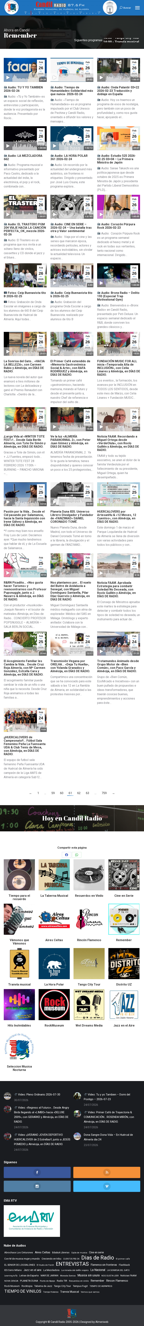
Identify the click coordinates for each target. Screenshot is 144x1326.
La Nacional (97, 1270)
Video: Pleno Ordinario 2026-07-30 (38, 1094)
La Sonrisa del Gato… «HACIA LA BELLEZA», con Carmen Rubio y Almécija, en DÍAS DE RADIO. (24, 366)
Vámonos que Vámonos (19, 941)
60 (61, 793)
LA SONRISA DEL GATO (118, 1270)
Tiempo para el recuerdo (19, 897)
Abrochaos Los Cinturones (18, 1252)
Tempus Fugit (80, 1286)
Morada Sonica (68, 1275)
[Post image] (7, 1096)
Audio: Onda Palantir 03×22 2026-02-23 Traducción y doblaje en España (118, 91)
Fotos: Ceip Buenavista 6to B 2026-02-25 (25, 294)
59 (53, 793)
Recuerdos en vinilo (79, 1281)
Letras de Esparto (29, 1275)
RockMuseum (54, 1025)
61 (70, 793)
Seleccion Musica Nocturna (19, 1068)
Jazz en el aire (32, 1270)
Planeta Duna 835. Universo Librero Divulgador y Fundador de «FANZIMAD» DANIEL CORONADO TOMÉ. (71, 516)
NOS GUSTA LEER (109, 1275)
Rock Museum (12, 1286)
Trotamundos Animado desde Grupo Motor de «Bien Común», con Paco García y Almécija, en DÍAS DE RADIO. (118, 666)
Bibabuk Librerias (60, 1252)
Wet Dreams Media (89, 1025)
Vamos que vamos (90, 1292)
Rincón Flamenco (89, 940)
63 (87, 793)
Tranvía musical (19, 984)
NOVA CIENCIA (11, 1281)
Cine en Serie (124, 895)
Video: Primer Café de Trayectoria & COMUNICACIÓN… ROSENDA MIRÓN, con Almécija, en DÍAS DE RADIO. (109, 1117)
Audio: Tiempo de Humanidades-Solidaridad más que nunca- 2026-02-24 (71, 91)
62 (79, 793)
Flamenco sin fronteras (104, 1264)
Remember (124, 940)
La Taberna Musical (54, 895)
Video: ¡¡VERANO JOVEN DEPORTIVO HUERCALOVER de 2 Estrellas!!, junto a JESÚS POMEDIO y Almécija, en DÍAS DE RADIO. (42, 1139)
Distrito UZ (124, 984)
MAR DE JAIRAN (49, 1275)
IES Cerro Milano (13, 1270)
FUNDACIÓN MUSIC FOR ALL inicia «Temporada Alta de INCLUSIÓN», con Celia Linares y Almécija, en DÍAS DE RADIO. (118, 367)
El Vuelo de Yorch (45, 1265)
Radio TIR (62, 1280)
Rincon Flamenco (117, 1280)
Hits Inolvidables (19, 1025)
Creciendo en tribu (51, 1258)
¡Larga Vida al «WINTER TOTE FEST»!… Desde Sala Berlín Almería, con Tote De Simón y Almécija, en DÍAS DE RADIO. (25, 441)
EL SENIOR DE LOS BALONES (19, 1264)
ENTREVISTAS (72, 1264)
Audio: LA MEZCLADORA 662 (23, 157)
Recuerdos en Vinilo (89, 895)
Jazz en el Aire (124, 1025)
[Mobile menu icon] (137, 7)
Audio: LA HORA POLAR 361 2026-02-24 (69, 157)
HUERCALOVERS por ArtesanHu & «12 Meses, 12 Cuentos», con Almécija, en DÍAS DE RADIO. (116, 516)
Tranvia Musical (69, 1291)
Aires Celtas (54, 940)
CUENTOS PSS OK (71, 1259)
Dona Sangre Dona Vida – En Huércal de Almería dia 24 (108, 1137)
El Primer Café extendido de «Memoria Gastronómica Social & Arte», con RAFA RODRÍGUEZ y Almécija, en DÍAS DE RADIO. (70, 367)
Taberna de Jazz (43, 1286)
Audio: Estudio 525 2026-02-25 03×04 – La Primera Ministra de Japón (116, 159)
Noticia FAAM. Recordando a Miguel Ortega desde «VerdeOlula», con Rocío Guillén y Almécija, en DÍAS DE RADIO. (118, 443)
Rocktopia (27, 1286)
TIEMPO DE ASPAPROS (101, 1286)
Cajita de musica (79, 1252)
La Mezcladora (51, 1270)
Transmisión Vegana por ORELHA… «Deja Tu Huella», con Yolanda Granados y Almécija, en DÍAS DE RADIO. (70, 666)
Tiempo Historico (50, 1292)
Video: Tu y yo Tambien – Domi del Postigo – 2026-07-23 (107, 1097)
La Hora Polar (54, 984)
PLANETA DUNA (29, 1280)
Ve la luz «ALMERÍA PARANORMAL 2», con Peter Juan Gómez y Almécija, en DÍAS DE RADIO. (70, 441)
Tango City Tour (89, 984)
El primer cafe (123, 1259)
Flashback (124, 1265)
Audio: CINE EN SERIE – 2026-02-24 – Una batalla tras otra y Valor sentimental (71, 227)
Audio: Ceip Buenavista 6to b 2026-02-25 (71, 294)
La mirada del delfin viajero (74, 1270)
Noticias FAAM (128, 1275)
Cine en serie (96, 1252)
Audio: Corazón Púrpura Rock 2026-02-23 (116, 225)
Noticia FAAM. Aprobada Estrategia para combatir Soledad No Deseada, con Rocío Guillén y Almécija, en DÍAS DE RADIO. (116, 589)
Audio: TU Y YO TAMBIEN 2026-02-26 (23, 89)
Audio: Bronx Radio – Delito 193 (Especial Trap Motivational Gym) (118, 296)
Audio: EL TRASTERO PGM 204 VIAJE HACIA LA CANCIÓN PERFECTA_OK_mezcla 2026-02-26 (25, 229)
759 (104, 793)
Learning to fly (10, 1275)
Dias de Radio (97, 1257)
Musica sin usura (88, 1275)
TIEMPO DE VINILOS (22, 1291)
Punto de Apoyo (47, 1281)
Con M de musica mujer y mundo (22, 1258)
